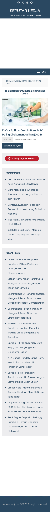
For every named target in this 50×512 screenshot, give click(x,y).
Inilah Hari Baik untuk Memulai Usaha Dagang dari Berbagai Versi (25, 234)
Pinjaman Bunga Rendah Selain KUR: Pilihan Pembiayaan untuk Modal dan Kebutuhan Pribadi (25, 407)
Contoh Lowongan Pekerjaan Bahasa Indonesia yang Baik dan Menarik (26, 209)
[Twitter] (23, 3)
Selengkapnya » (12, 145)
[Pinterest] (27, 3)
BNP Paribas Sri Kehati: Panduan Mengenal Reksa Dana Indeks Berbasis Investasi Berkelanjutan (26, 298)
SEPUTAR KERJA (25, 11)
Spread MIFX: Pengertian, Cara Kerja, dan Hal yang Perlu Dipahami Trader (25, 347)
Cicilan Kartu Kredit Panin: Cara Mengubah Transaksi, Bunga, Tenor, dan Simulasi (25, 283)
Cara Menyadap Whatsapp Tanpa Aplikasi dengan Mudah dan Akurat (25, 194)
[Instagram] (31, 3)
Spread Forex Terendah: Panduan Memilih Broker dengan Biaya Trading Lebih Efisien (26, 377)
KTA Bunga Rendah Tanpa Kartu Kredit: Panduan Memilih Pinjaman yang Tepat (26, 362)
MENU (43, 72)
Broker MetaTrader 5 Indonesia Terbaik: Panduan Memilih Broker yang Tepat (26, 392)
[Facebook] (18, 3)
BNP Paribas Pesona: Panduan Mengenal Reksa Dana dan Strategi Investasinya (25, 313)
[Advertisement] (25, 43)
